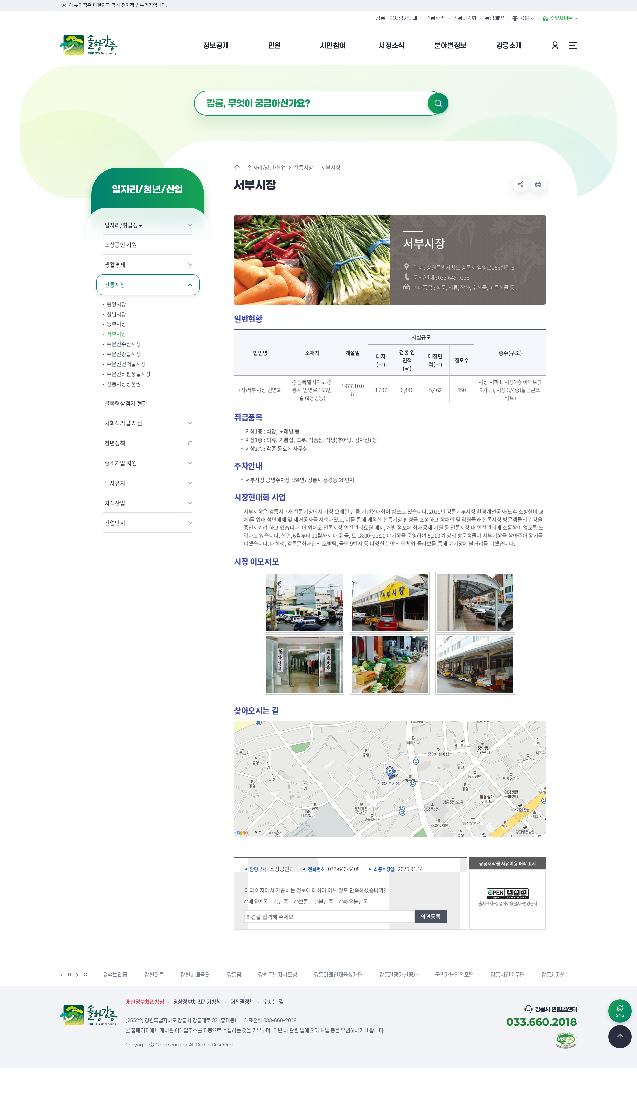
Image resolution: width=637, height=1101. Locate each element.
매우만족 (258, 901)
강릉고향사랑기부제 (396, 18)
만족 (283, 901)
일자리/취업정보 (124, 225)
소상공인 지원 (121, 244)
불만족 (326, 901)
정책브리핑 (115, 975)
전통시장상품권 (124, 383)
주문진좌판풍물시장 (129, 373)
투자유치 (115, 483)
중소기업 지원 (121, 463)
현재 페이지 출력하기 (538, 184)
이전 (61, 974)
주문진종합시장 (124, 353)
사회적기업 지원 (123, 423)
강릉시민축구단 (508, 975)
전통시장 (115, 284)
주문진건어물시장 (126, 363)
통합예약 (494, 18)
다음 (77, 974)
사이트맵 (573, 45)
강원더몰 (154, 975)
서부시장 (116, 333)
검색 (438, 103)
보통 (303, 901)
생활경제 (115, 264)
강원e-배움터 (195, 975)
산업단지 (115, 522)
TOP (620, 1036)
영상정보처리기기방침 (197, 1002)
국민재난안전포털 (454, 975)
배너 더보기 (85, 974)
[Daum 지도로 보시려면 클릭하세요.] (242, 833)
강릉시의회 (464, 18)
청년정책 (115, 443)
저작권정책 (242, 1002)
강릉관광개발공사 (398, 975)
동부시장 (116, 324)
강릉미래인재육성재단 (338, 975)
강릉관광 (435, 18)
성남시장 (116, 314)
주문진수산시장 (124, 343)
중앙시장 (116, 304)
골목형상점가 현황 (126, 403)
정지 (69, 974)
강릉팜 (234, 975)
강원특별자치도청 (277, 975)
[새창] (565, 1040)
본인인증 (556, 45)
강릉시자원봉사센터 (563, 975)
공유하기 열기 (520, 184)
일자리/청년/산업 (267, 167)
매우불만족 (356, 901)
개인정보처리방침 (145, 1002)
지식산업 (115, 503)
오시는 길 (273, 1002)
